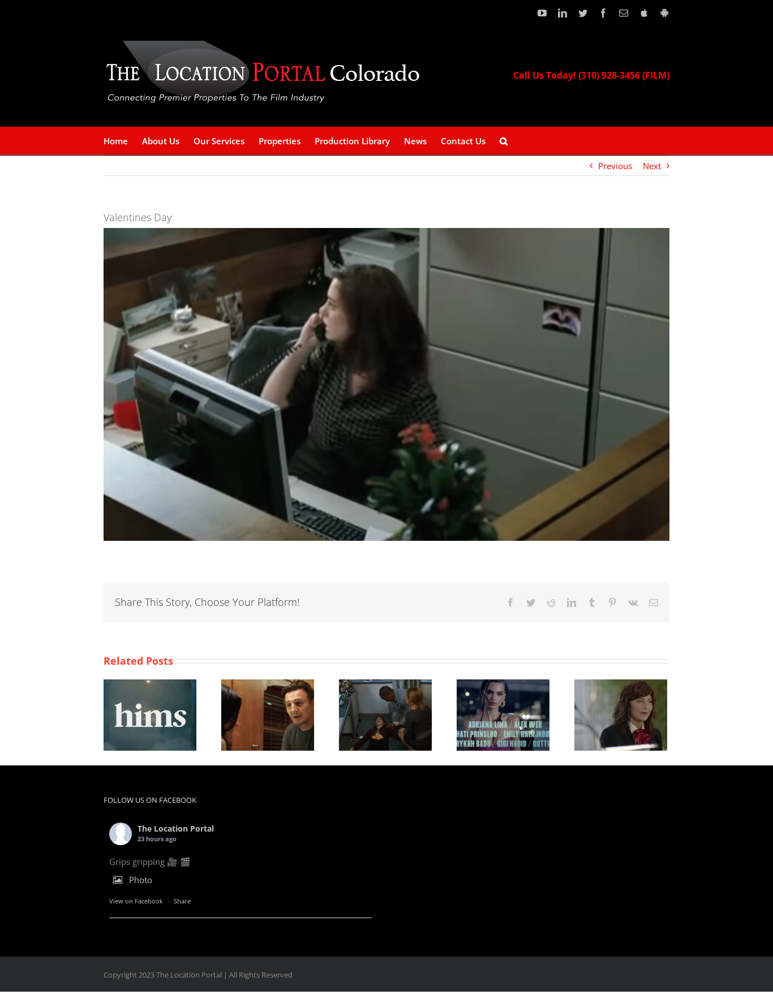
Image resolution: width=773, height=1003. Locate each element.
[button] (504, 141)
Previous (615, 165)
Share (182, 901)
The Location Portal (176, 828)
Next (652, 165)
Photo (140, 879)
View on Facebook (136, 901)
